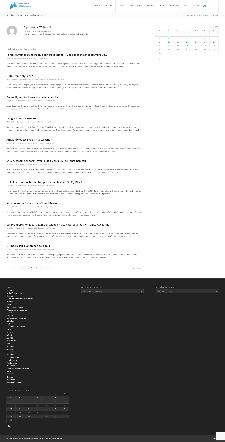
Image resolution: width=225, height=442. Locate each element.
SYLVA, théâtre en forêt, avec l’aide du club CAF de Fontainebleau (46, 161)
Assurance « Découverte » (17, 327)
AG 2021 (10, 329)
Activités (10, 349)
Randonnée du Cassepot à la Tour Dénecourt (34, 203)
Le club (9, 313)
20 (187, 45)
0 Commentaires (21, 58)
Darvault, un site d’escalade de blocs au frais (33, 97)
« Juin (157, 59)
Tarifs (9, 324)
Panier (9, 304)
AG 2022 (10, 332)
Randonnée (49, 79)
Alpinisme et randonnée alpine (18, 369)
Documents (11, 380)
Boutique (10, 296)
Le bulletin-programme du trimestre (20, 299)
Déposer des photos (14, 383)
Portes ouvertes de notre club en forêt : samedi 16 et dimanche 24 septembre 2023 (57, 54)
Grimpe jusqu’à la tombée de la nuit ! (29, 246)
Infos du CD (11, 341)
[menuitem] (98, 6)
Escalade (42, 79)
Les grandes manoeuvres (22, 118)
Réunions (10, 377)
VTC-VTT (10, 374)
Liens (9, 344)
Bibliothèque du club (14, 293)
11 (169, 42)
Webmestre (45, 58)
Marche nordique (13, 360)
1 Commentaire (20, 249)
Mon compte (11, 302)
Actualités (35, 58)
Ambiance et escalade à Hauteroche (28, 139)
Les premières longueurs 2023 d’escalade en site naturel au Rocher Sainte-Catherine (58, 224)
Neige (9, 371)
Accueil (9, 290)
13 (187, 42)
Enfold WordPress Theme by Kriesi (50, 438)
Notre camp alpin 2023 (20, 76)
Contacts (10, 316)
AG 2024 (10, 335)
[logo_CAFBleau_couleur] (20, 6)
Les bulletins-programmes (16, 318)
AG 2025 (10, 338)
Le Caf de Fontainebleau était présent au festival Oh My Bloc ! (44, 182)
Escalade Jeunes (13, 357)
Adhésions (10, 321)
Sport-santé (11, 352)
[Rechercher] (212, 6)
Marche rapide (12, 363)
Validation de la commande (17, 310)
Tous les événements (15, 307)
